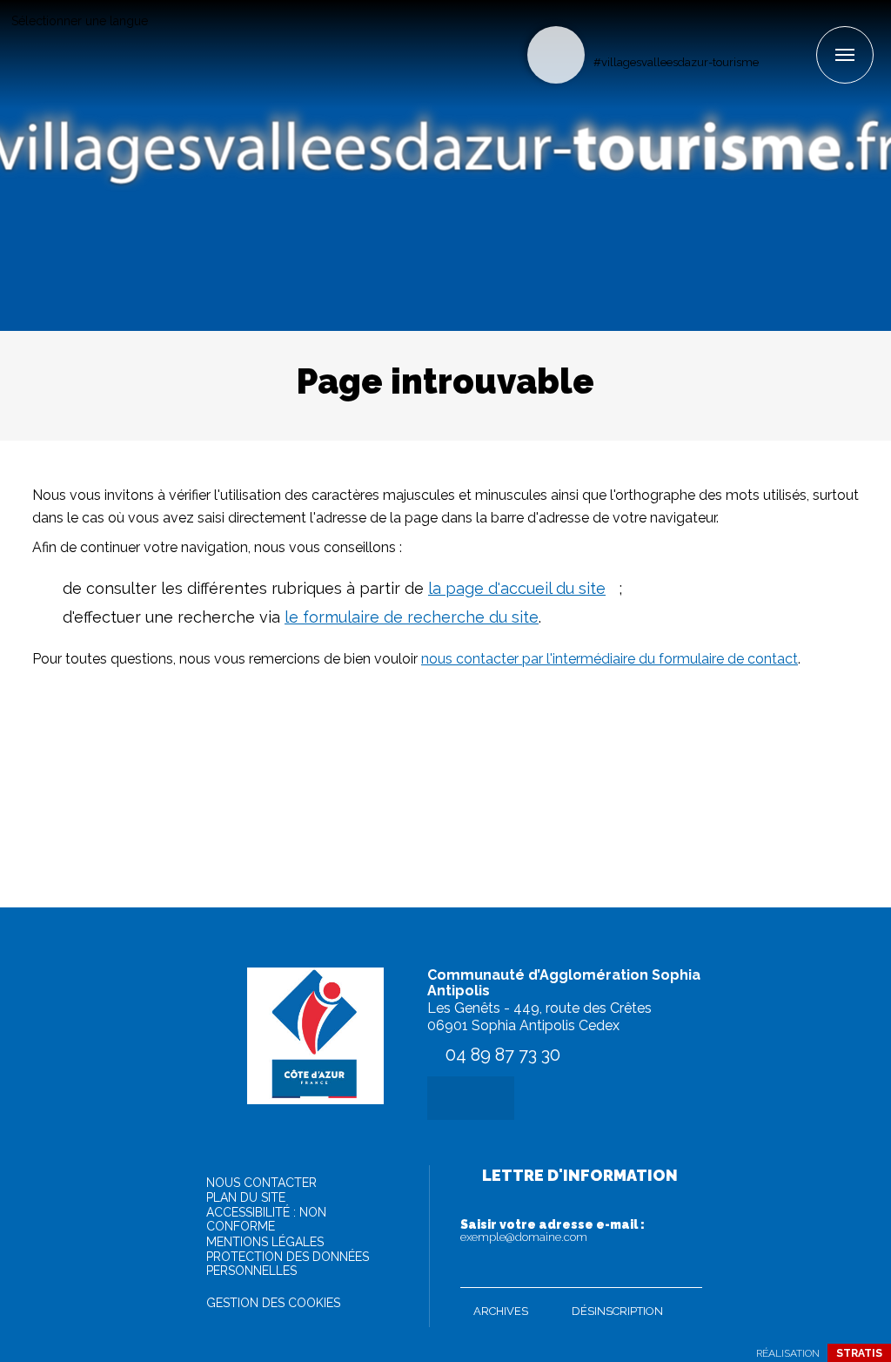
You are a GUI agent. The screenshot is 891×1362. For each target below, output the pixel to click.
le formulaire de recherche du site (412, 617)
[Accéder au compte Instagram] (801, 31)
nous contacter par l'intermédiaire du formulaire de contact (609, 659)
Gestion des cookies (273, 1303)
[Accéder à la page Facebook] (773, 31)
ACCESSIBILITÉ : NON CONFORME (266, 1219)
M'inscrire (684, 1270)
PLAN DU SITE (245, 1197)
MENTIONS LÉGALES (265, 1242)
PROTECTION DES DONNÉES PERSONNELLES (287, 1264)
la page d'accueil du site (517, 588)
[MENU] (845, 55)
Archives (500, 1311)
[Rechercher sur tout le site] (556, 55)
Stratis (859, 1353)
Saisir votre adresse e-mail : (552, 1230)
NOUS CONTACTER (261, 1183)
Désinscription (617, 1311)
